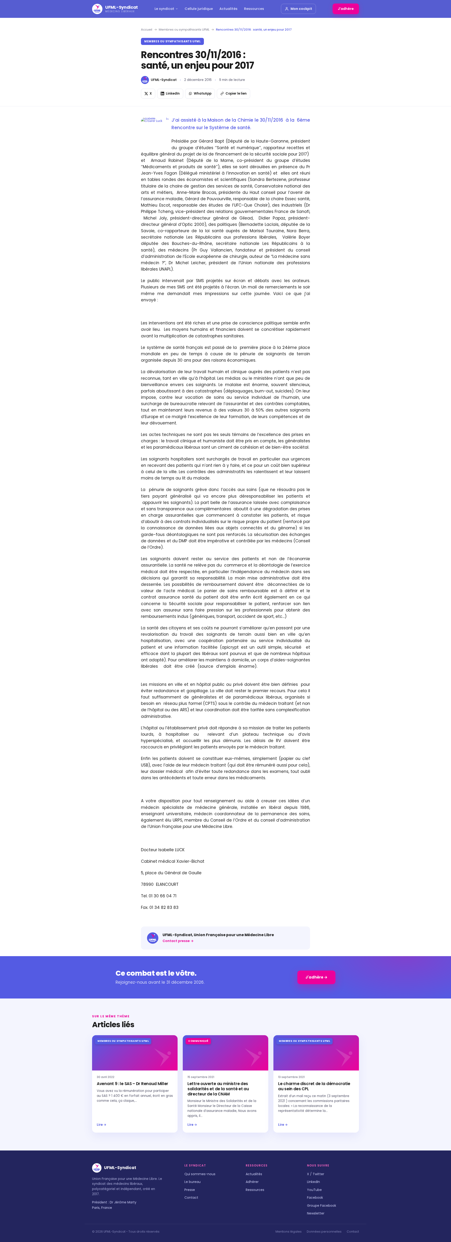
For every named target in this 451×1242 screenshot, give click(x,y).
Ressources (254, 8)
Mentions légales (289, 1232)
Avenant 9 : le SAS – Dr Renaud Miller (132, 1083)
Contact (191, 1197)
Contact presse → (178, 940)
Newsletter (315, 1213)
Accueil (146, 29)
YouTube (314, 1189)
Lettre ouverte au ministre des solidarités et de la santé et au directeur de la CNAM (218, 1089)
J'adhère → (316, 977)
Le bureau (192, 1181)
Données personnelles (324, 1232)
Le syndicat (164, 8)
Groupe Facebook (321, 1205)
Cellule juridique (199, 8)
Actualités (228, 8)
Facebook (315, 1197)
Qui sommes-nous (199, 1174)
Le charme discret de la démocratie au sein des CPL (314, 1086)
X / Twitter (315, 1174)
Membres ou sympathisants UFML (184, 29)
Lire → (101, 1124)
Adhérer (252, 1181)
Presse (189, 1189)
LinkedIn (313, 1181)
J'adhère (346, 8)
